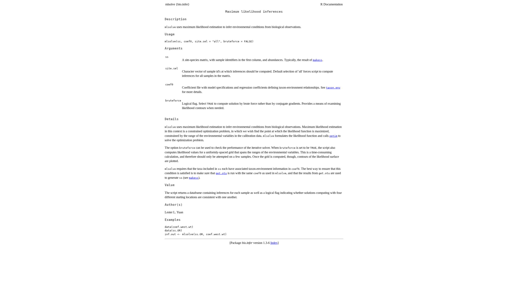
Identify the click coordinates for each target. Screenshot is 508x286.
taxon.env (333, 87)
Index (274, 242)
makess (317, 60)
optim (333, 135)
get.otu (221, 173)
